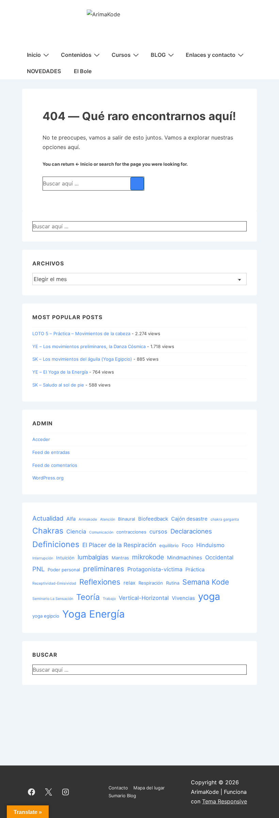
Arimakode (88, 519)
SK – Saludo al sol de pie (58, 385)
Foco (187, 545)
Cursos (121, 54)
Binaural (126, 519)
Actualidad (47, 518)
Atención (107, 519)
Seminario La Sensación (52, 598)
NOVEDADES (44, 71)
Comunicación (101, 532)
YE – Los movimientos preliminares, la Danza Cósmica (89, 346)
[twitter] (48, 792)
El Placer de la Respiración (119, 545)
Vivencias (183, 598)
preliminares (103, 569)
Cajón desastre (189, 519)
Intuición (65, 557)
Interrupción (42, 558)
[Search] (137, 183)
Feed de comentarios (54, 465)
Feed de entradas (51, 452)
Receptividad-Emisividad (54, 583)
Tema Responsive (224, 801)
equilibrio (169, 545)
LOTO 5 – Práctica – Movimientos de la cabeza (81, 333)
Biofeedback (153, 519)
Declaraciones (191, 531)
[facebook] (31, 792)
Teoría (88, 597)
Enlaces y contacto (210, 54)
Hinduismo (210, 545)
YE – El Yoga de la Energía (60, 372)
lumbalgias (93, 557)
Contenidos (76, 54)
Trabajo (109, 598)
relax (129, 583)
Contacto (118, 787)
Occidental (219, 557)
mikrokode (148, 557)
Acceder (41, 439)
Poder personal (64, 569)
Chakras (47, 531)
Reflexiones (99, 581)
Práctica (194, 570)
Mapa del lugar (149, 787)
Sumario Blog (122, 795)
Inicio (34, 54)
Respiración (150, 583)
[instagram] (65, 792)
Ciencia (76, 531)
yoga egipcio (45, 616)
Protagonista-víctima (154, 569)
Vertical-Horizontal (144, 597)
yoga (209, 596)
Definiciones (55, 544)
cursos (158, 531)
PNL (38, 569)
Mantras (120, 557)
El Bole (83, 71)
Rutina (172, 583)
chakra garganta (225, 519)
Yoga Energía (93, 614)
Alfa (71, 519)
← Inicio (84, 164)
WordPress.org (48, 477)
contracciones (131, 532)
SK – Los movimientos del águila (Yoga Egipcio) (82, 359)
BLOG (158, 54)
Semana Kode (205, 581)
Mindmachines (184, 558)
